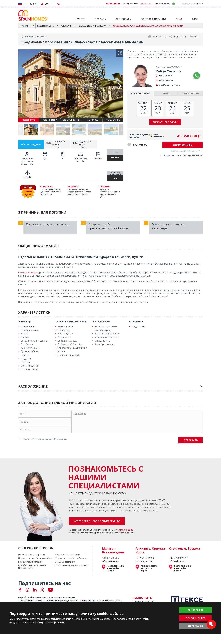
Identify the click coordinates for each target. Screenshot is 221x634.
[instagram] (27, 590)
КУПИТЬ (80, 19)
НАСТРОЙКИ (195, 626)
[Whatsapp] (197, 76)
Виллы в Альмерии (28, 272)
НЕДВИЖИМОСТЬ (45, 25)
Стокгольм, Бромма (184, 548)
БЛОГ (195, 19)
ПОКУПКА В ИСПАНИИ (153, 19)
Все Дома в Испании (65, 562)
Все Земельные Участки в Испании (72, 565)
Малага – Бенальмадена (113, 550)
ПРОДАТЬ (100, 19)
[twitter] (42, 590)
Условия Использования (56, 439)
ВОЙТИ (48, 3)
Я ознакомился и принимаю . (44, 439)
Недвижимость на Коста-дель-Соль (35, 558)
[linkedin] (35, 590)
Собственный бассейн (80, 160)
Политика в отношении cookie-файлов (101, 600)
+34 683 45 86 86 (166, 75)
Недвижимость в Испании (67, 554)
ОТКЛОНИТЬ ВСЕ (195, 618)
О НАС (178, 19)
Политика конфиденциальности (62, 600)
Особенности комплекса (70, 321)
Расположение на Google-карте (115, 568)
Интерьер (25, 321)
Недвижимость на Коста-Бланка (70, 558)
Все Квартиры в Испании (30, 562)
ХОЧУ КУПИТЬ (182, 145)
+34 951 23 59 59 (166, 80)
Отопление (136, 321)
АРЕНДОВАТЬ (123, 19)
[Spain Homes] (32, 15)
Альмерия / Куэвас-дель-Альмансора (27, 161)
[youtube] (50, 590)
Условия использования (30, 600)
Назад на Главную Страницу (31, 554)
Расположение (101, 321)
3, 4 (45, 158)
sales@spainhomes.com (169, 85)
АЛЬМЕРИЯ (66, 25)
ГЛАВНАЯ (24, 25)
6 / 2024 (98, 158)
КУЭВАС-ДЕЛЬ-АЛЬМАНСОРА (92, 25)
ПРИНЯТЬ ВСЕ (195, 609)
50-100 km (27, 177)
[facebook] (20, 590)
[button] (121, 130)
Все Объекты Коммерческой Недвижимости (32, 566)
